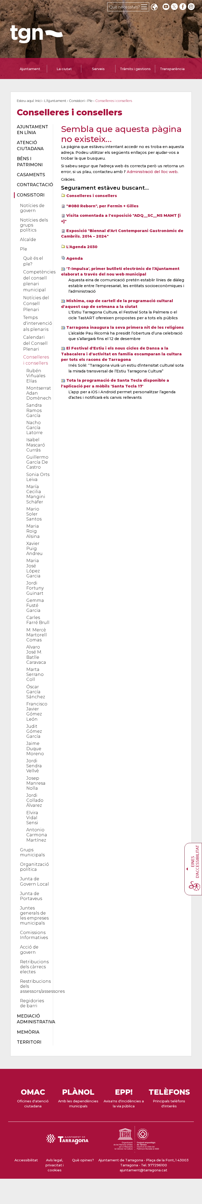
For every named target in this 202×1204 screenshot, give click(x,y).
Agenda (74, 258)
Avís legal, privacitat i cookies (55, 1165)
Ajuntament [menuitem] (30, 69)
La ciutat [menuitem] (64, 69)
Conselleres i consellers (91, 195)
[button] (154, 7)
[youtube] (166, 6)
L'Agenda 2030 (81, 246)
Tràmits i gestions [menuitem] (135, 69)
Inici (38, 101)
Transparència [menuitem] (172, 69)
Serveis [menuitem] (98, 69)
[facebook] (183, 6)
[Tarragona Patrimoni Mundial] (136, 1149)
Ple (90, 101)
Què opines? (83, 1160)
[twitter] (175, 6)
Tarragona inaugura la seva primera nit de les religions (125, 327)
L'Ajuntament (55, 101)
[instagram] (192, 6)
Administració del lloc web (152, 171)
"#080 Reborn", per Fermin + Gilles (102, 206)
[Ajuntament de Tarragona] (36, 40)
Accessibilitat (26, 1160)
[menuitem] (32, 130)
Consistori (77, 101)
